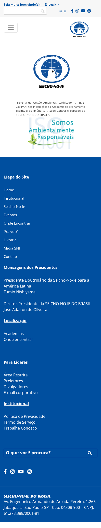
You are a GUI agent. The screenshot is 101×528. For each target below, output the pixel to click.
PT (60, 11)
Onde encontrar (18, 339)
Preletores (13, 381)
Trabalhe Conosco (20, 428)
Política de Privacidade (24, 416)
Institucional (14, 198)
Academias (14, 333)
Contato (10, 256)
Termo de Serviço (20, 422)
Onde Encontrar (17, 223)
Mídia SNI (12, 248)
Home (9, 189)
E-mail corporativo (21, 392)
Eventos (10, 214)
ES (64, 11)
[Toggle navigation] (11, 28)
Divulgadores (16, 386)
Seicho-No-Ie (14, 206)
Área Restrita (16, 375)
